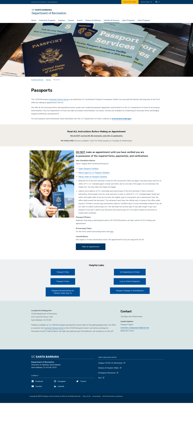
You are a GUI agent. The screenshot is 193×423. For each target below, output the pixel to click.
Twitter (83, 381)
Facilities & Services (111, 20)
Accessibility (97, 396)
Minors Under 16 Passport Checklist (93, 176)
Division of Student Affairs (108, 368)
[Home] (49, 14)
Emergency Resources (107, 373)
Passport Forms (63, 281)
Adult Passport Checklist (89, 168)
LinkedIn (60, 386)
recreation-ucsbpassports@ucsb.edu (135, 327)
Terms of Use (87, 396)
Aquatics (61, 20)
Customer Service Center (59, 99)
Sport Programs (128, 20)
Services (48, 80)
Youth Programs (143, 20)
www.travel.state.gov (121, 118)
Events (80, 20)
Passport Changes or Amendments (130, 290)
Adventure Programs (47, 20)
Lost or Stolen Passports (130, 281)
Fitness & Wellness (93, 20)
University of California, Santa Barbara (44, 2)
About (33, 20)
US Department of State (130, 272)
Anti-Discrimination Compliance (112, 396)
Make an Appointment (90, 246)
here (111, 231)
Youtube (38, 386)
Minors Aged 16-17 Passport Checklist (94, 172)
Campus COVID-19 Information (110, 363)
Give (100, 378)
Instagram (61, 381)
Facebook (39, 381)
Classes (71, 20)
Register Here (130, 2)
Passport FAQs (63, 272)
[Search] (158, 2)
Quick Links (145, 2)
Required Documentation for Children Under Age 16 (63, 291)
